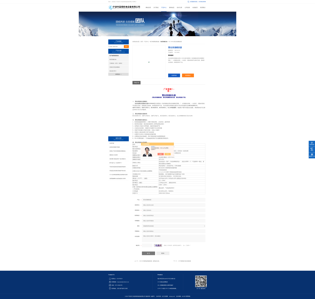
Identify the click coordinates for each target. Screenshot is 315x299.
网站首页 (148, 7)
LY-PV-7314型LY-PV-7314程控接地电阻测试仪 (168, 288)
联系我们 (202, 7)
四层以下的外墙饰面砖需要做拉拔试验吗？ (119, 151)
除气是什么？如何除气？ (116, 162)
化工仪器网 (165, 296)
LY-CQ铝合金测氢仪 (163, 282)
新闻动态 (171, 7)
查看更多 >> (118, 74)
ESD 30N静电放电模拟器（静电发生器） (149, 261)
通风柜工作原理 (114, 155)
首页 (142, 41)
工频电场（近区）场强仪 (116, 63)
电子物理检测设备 (114, 55)
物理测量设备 (113, 59)
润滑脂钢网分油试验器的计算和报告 (119, 178)
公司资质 (187, 7)
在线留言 (195, 7)
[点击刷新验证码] (158, 245)
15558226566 (202, 1)
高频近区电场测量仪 (115, 67)
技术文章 (179, 7)
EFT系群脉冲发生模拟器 (184, 261)
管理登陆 (188, 296)
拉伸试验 (112, 143)
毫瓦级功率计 (113, 71)
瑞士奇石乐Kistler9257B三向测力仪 (166, 278)
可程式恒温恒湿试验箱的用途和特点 (119, 166)
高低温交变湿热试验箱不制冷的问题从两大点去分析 (119, 170)
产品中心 (164, 7)
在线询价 (174, 75)
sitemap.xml (172, 296)
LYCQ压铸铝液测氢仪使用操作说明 (118, 174)
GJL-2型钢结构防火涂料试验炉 (165, 285)
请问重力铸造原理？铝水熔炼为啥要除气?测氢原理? (119, 159)
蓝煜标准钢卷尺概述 (115, 147)
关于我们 (156, 7)
